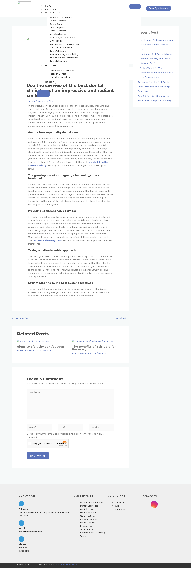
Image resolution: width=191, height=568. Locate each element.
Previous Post (20, 318)
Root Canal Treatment (61, 47)
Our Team (50, 65)
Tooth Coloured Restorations (64, 57)
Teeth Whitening (58, 51)
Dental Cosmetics (59, 20)
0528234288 (24, 551)
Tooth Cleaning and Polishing (64, 54)
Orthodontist (56, 40)
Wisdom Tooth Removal (61, 17)
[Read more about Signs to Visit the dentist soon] (34, 341)
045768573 (24, 548)
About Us (50, 9)
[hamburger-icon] (135, 6)
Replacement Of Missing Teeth (65, 44)
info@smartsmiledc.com (30, 532)
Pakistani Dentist (58, 74)
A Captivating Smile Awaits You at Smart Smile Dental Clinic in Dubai (156, 44)
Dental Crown (56, 24)
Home (48, 5)
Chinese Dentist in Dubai (62, 70)
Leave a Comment (36, 101)
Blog (51, 101)
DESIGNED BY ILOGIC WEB (66, 565)
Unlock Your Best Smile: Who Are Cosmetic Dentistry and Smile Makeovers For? (155, 58)
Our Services (52, 12)
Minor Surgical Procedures (62, 37)
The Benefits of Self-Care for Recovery (94, 348)
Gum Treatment (58, 30)
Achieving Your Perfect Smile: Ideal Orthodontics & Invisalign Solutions (154, 86)
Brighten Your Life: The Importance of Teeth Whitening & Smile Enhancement (155, 72)
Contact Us (52, 85)
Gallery (49, 82)
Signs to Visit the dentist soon (40, 346)
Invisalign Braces (58, 34)
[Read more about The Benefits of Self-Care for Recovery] (93, 341)
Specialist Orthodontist (61, 77)
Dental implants (57, 27)
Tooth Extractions (58, 61)
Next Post (122, 318)
